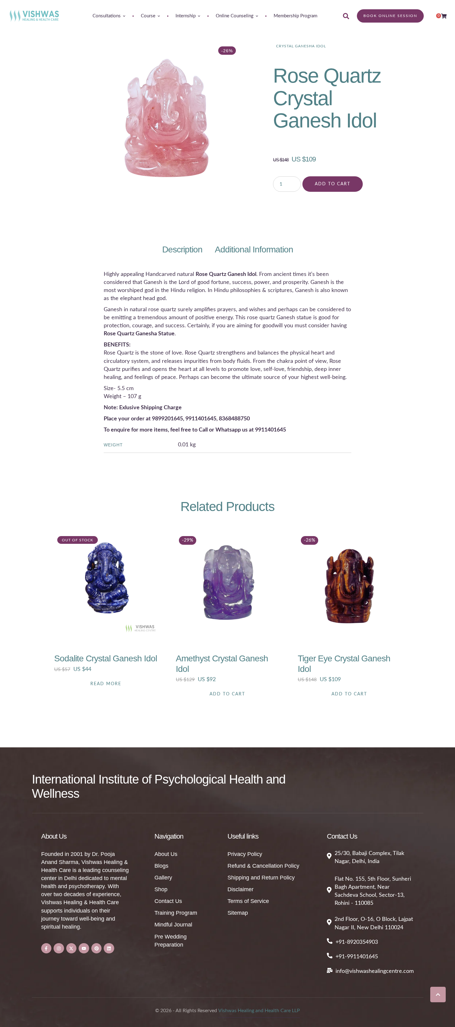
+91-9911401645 (357, 957)
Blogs (161, 866)
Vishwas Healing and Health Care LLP (259, 1010)
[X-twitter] (71, 948)
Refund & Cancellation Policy (263, 866)
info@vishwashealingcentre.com (375, 971)
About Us (165, 854)
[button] (438, 994)
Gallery (163, 877)
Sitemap (238, 913)
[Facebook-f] (46, 948)
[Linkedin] (109, 948)
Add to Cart (332, 184)
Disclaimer (241, 889)
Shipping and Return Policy (261, 877)
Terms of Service (248, 901)
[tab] (182, 249)
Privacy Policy (245, 854)
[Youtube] (84, 948)
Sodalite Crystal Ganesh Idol (105, 658)
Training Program (175, 913)
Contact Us (168, 901)
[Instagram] (59, 948)
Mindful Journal (173, 925)
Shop (160, 889)
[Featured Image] (105, 584)
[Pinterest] (96, 948)
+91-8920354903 (357, 942)
